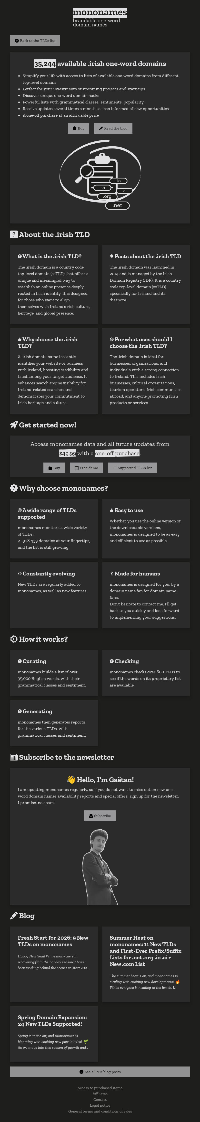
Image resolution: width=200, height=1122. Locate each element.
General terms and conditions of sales (100, 1111)
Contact (100, 1099)
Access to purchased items (100, 1087)
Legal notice (100, 1105)
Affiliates (100, 1093)
